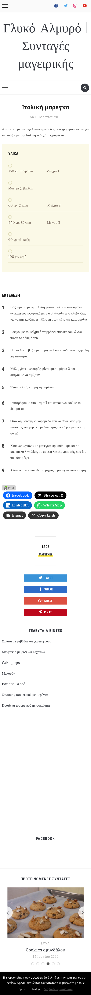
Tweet (48, 578)
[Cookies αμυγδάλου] (45, 912)
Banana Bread (13, 684)
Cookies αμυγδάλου (45, 949)
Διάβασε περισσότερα (58, 989)
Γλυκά (45, 943)
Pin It (48, 612)
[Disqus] (45, 772)
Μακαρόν (8, 673)
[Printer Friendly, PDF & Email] (9, 487)
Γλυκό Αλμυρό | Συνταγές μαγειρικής (45, 46)
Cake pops (11, 663)
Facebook (45, 838)
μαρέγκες (45, 554)
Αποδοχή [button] (36, 989)
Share (48, 589)
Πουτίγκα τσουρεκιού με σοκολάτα (26, 705)
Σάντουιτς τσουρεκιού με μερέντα (25, 695)
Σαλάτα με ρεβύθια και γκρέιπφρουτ (26, 641)
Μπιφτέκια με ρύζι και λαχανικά (23, 652)
